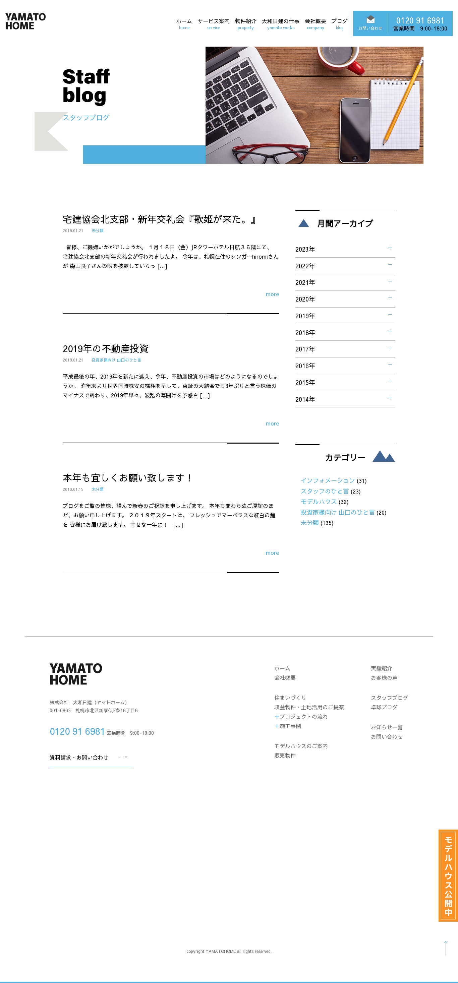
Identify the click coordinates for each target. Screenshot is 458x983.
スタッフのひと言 (325, 491)
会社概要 (315, 23)
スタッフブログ (389, 697)
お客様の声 (384, 677)
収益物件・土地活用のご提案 (309, 707)
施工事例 (290, 725)
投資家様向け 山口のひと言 (116, 360)
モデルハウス (319, 501)
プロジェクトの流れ (304, 716)
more (272, 294)
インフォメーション (328, 480)
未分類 (98, 230)
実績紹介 (381, 668)
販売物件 (285, 755)
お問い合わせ (387, 736)
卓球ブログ (384, 707)
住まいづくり (290, 697)
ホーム (184, 23)
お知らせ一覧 (387, 727)
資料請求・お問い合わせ (79, 757)
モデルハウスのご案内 (301, 745)
